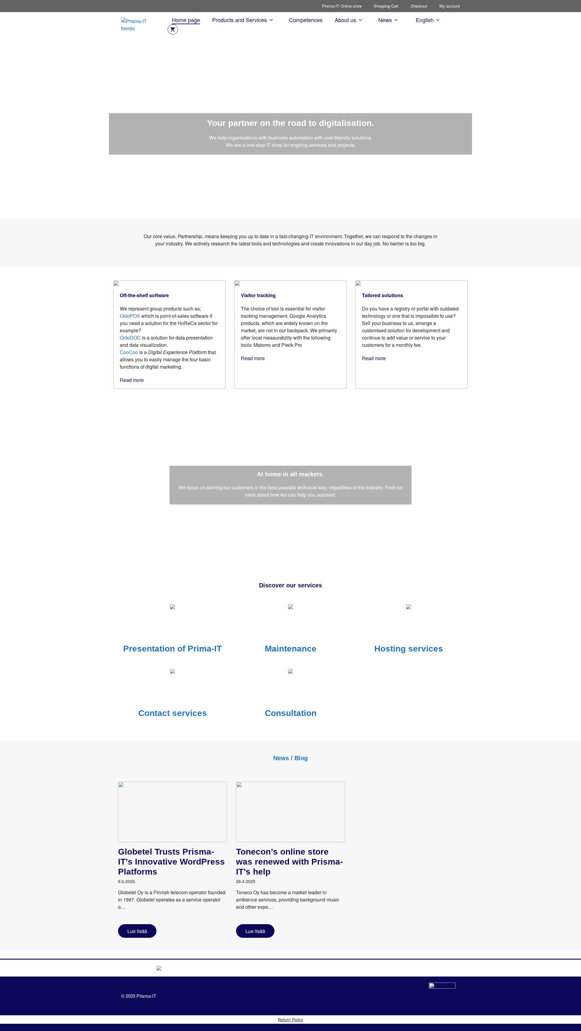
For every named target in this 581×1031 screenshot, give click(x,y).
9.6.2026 (126, 881)
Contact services (172, 713)
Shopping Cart (386, 6)
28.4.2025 (245, 881)
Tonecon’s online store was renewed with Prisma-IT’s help (289, 861)
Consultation (291, 713)
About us (345, 20)
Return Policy (290, 1019)
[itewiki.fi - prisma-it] (442, 996)
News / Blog (290, 758)
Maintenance (291, 648)
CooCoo (129, 352)
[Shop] (173, 29)
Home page (186, 20)
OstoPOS (130, 315)
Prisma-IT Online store (342, 6)
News (385, 20)
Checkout (419, 6)
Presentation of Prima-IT (172, 648)
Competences (306, 20)
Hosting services (408, 648)
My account (449, 6)
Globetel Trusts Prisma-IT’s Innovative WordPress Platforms (171, 861)
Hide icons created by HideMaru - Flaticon (536, 1027)
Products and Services (239, 20)
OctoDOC (130, 337)
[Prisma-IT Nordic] (141, 24)
